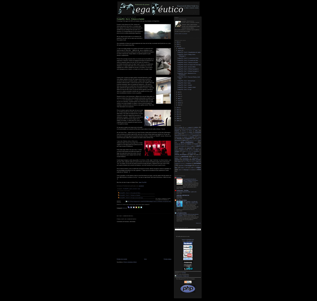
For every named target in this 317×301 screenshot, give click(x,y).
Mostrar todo (198, 223)
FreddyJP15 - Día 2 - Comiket (184, 85)
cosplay (190, 132)
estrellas (185, 137)
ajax (176, 127)
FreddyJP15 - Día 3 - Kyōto (184, 83)
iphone (188, 146)
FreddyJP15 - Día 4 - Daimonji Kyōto (186, 80)
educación (177, 135)
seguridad (182, 163)
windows (193, 169)
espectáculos (195, 135)
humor (196, 144)
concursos (184, 132)
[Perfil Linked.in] (187, 248)
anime (196, 127)
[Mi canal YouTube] (187, 256)
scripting (177, 163)
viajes (138, 188)
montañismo (196, 151)
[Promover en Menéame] (136, 208)
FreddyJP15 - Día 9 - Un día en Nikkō (186, 66)
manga (177, 151)
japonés (189, 148)
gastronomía (178, 140)
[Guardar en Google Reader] (134, 208)
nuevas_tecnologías (181, 154)
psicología (186, 160)
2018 (178, 44)
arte (183, 129)
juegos (176, 149)
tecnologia (189, 165)
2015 (178, 46)
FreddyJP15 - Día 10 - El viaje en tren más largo (131, 197)
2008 (178, 120)
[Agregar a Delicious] (128, 208)
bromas (184, 130)
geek (184, 140)
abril (179, 98)
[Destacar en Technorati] (139, 208)
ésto (124, 208)
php (193, 156)
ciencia (190, 130)
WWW (199, 169)
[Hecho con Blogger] (188, 283)
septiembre (181, 48)
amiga (180, 127)
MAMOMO (179, 177)
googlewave (191, 140)
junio (179, 94)
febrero (180, 102)
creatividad (197, 132)
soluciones (181, 165)
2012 (178, 112)
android (190, 127)
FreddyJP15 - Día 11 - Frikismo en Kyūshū (130, 19)
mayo (179, 96)
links (187, 149)
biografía (177, 130)
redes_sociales (196, 160)
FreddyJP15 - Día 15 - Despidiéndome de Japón (188, 52)
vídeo (180, 169)
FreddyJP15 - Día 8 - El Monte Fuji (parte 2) (187, 69)
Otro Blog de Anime (182, 200)
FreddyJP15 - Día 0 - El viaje (184, 89)
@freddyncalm (189, 241)
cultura (179, 134)
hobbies (189, 144)
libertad (182, 149)
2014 (178, 107)
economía (197, 133)
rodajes (192, 161)
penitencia (177, 156)
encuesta (189, 135)
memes (184, 151)
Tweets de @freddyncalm (188, 239)
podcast (198, 156)
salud (197, 161)
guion (199, 140)
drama (191, 133)
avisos (194, 129)
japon (192, 146)
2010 (178, 116)
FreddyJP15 (126, 188)
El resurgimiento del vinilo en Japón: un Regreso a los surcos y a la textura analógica (190, 180)
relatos (179, 161)
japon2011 (181, 148)
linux (192, 149)
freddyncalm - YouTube (182, 190)
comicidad (177, 132)
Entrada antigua (167, 259)
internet (183, 146)
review (184, 161)
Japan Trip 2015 (142, 182)
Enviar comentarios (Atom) (130, 262)
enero (179, 105)
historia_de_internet (179, 144)
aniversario (177, 129)
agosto (179, 50)
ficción (199, 137)
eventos (192, 137)
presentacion (186, 158)
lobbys (197, 149)
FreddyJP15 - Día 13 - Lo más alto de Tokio (187, 58)
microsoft (189, 151)
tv (186, 167)
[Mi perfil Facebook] (187, 244)
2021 (178, 42)
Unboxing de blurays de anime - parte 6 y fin (187, 191)
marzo (179, 100)
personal (135, 188)
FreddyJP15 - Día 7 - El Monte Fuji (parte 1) (187, 71)
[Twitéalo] (141, 208)
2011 (178, 114)
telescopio (197, 165)
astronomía (188, 129)
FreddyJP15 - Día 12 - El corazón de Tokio (130, 192)
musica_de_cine (192, 153)
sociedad (197, 163)
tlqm (176, 167)
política (176, 158)
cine (196, 130)
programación (195, 158)
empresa (184, 135)
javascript (197, 148)
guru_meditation (187, 142)
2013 (178, 109)
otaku (191, 154)
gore (196, 140)
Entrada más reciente (122, 259)
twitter (192, 167)
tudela (182, 167)
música (176, 153)
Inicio (145, 259)
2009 (178, 118)
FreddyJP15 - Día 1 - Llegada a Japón (186, 87)
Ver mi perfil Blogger (181, 33)
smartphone (189, 163)
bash (199, 129)
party (197, 154)
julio (179, 92)
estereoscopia (178, 137)
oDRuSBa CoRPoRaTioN (183, 195)
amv (185, 127)
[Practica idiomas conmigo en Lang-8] (188, 270)
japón (130, 188)
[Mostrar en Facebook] (131, 208)
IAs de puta (179, 196)
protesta (177, 160)
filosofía (179, 138)
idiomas (177, 146)
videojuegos (186, 169)
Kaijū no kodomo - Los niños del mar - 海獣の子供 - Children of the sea (190, 203)
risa (188, 161)
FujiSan (197, 138)
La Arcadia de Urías (182, 213)
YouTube (184, 272)
